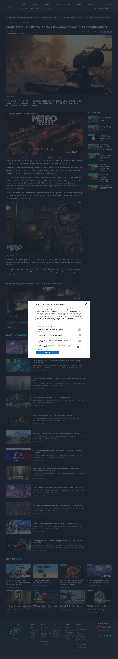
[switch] (79, 329)
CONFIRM (47, 352)
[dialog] (59, 329)
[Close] (86, 304)
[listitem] (59, 326)
